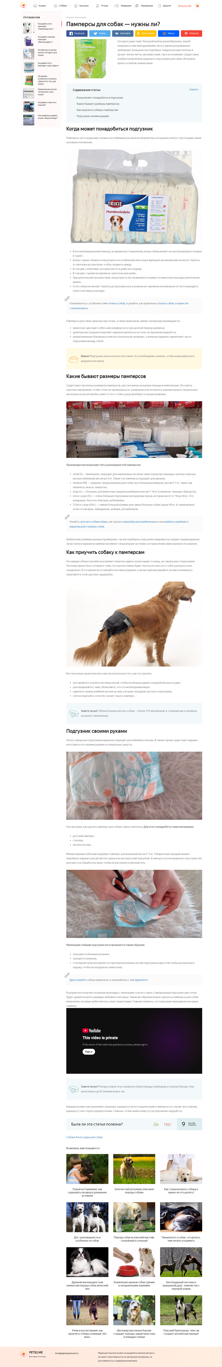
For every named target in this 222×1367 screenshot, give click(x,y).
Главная (69, 17)
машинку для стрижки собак (87, 526)
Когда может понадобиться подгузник (100, 97)
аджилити (141, 979)
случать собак (165, 303)
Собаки (70, 1137)
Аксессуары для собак (89, 1137)
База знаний (80, 17)
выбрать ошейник (175, 521)
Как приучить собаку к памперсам (97, 110)
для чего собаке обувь (93, 521)
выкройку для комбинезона (140, 521)
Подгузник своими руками (93, 116)
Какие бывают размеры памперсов (98, 103)
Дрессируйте (78, 979)
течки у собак (117, 303)
